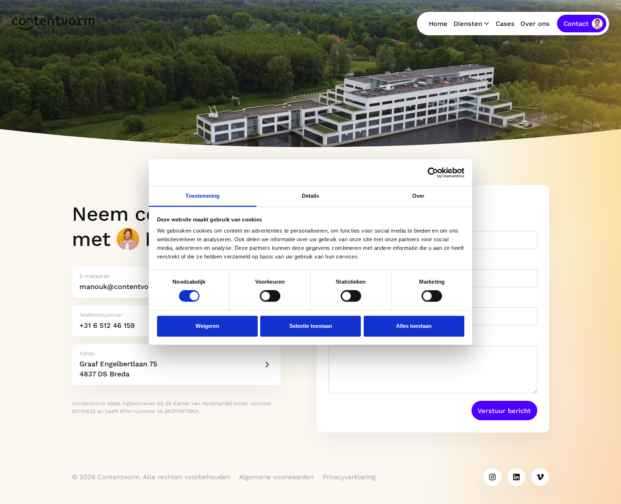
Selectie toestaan (310, 326)
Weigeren (207, 326)
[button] (471, 24)
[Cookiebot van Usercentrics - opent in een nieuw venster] (432, 172)
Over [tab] (418, 196)
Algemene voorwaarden (276, 477)
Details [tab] (310, 196)
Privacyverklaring (349, 477)
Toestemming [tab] (202, 196)
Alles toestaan (414, 326)
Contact (576, 23)
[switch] (270, 296)
